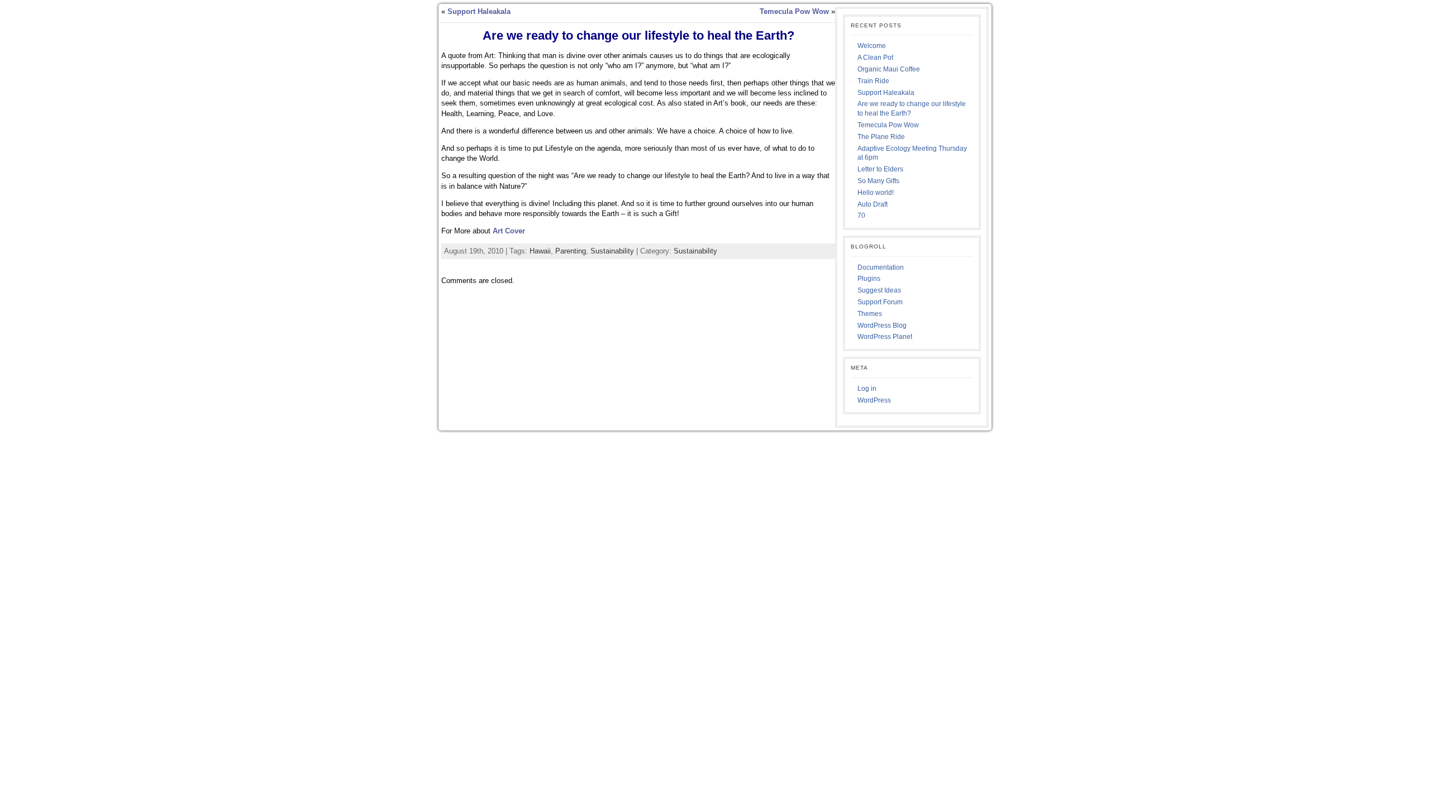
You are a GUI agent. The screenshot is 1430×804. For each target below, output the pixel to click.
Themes (869, 314)
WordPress (874, 400)
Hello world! (875, 193)
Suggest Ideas (879, 290)
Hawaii (540, 251)
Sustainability (612, 251)
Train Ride (873, 81)
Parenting (570, 251)
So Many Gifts (878, 181)
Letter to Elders (880, 169)
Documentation (880, 267)
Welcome (871, 46)
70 (861, 215)
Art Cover (509, 231)
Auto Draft (872, 204)
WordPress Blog (882, 325)
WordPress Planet (884, 337)
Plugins (868, 279)
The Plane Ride (881, 137)
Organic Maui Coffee (888, 69)
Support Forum (880, 302)
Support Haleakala (479, 11)
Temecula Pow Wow (794, 11)
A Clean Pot (875, 57)
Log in (866, 389)
